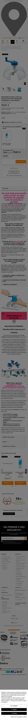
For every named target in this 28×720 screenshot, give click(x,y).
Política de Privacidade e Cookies (19, 717)
